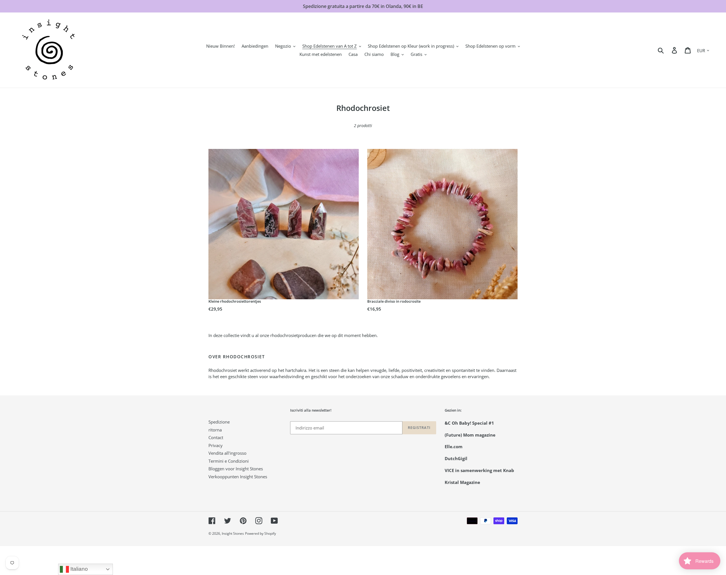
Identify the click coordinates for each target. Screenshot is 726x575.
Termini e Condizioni (228, 461)
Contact (215, 437)
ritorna (215, 430)
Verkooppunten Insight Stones (237, 476)
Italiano (78, 569)
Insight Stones (233, 533)
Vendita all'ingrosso (227, 453)
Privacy (215, 445)
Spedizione (219, 422)
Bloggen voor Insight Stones (235, 468)
